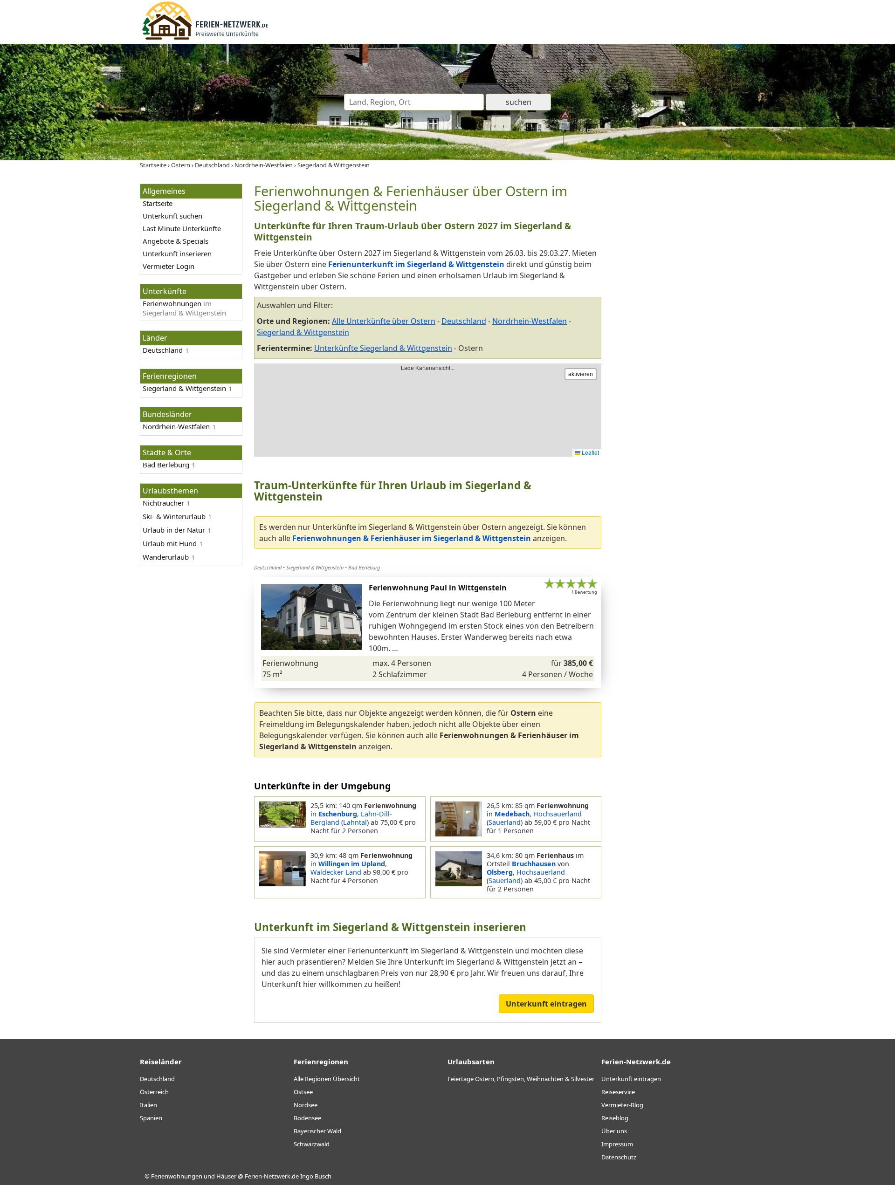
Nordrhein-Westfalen (529, 321)
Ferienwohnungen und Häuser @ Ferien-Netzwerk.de (225, 1176)
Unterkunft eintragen (546, 1004)
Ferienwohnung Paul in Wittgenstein (438, 587)
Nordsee (305, 1105)
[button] (355, 617)
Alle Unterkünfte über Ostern (383, 321)
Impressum (617, 1144)
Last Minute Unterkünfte (182, 228)
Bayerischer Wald (317, 1131)
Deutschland (163, 350)
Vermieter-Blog (622, 1105)
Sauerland (505, 822)
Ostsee (303, 1092)
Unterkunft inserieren (177, 253)
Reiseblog (614, 1118)
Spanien (151, 1118)
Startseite (157, 203)
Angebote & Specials (175, 241)
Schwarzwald (312, 1144)
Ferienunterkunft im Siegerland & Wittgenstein (416, 264)
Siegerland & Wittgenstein (303, 332)
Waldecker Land (335, 872)
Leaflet (589, 452)
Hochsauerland (557, 813)
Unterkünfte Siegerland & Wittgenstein (383, 348)
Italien (148, 1105)
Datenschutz (618, 1157)
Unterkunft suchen (172, 215)
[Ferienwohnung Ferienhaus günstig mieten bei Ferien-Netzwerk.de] (205, 38)
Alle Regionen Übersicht (327, 1079)
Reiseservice (618, 1092)
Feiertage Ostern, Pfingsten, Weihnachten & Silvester (521, 1079)
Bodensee (307, 1118)
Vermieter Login (168, 266)
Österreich (154, 1092)
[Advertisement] (684, 323)
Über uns (614, 1131)
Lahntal (355, 822)
